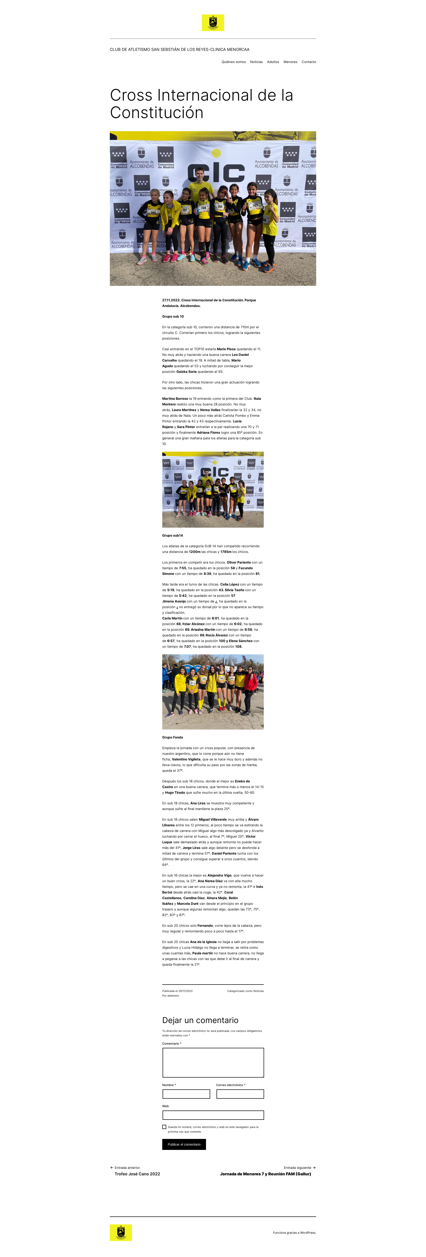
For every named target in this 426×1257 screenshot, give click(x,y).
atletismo (173, 995)
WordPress (307, 1232)
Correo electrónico (230, 1085)
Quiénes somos (234, 62)
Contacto (309, 62)
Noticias (256, 62)
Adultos (273, 62)
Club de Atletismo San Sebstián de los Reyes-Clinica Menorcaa (179, 49)
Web (165, 1106)
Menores (290, 62)
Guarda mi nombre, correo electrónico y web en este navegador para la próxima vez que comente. (213, 1129)
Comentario (171, 1043)
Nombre (169, 1085)
